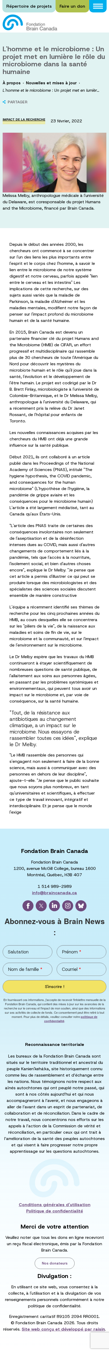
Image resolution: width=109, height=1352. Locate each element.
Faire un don (72, 6)
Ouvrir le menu (98, 6)
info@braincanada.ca (54, 893)
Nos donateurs (54, 1263)
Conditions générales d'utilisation (54, 1204)
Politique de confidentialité (54, 1211)
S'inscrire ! (54, 986)
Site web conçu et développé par (63, 1329)
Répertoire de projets (29, 6)
